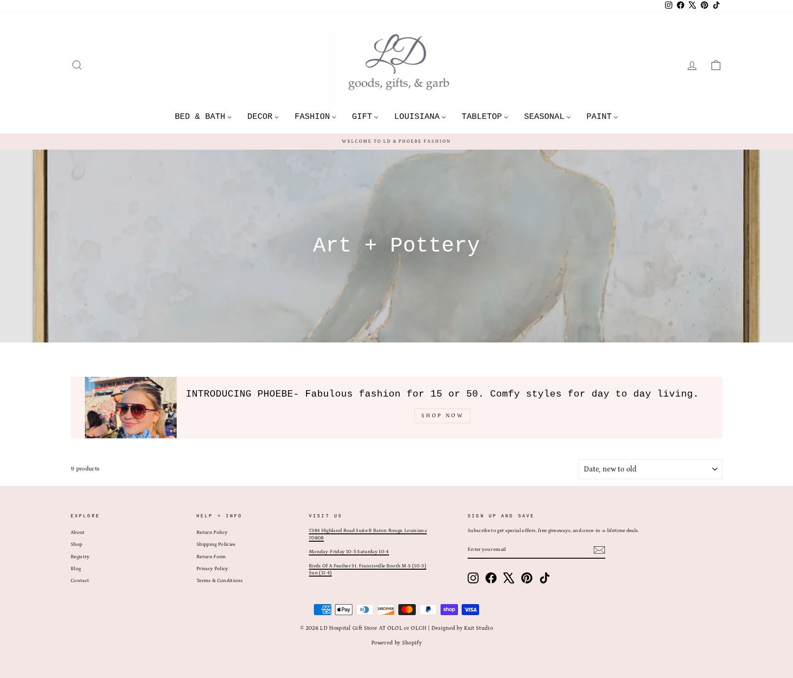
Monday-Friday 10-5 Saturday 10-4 (349, 552)
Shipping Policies (216, 544)
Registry (80, 557)
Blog (76, 569)
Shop (76, 544)
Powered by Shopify (396, 643)
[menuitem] (203, 116)
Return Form (211, 557)
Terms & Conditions (219, 580)
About (78, 532)
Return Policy (212, 532)
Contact (80, 580)
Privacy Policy (212, 569)
